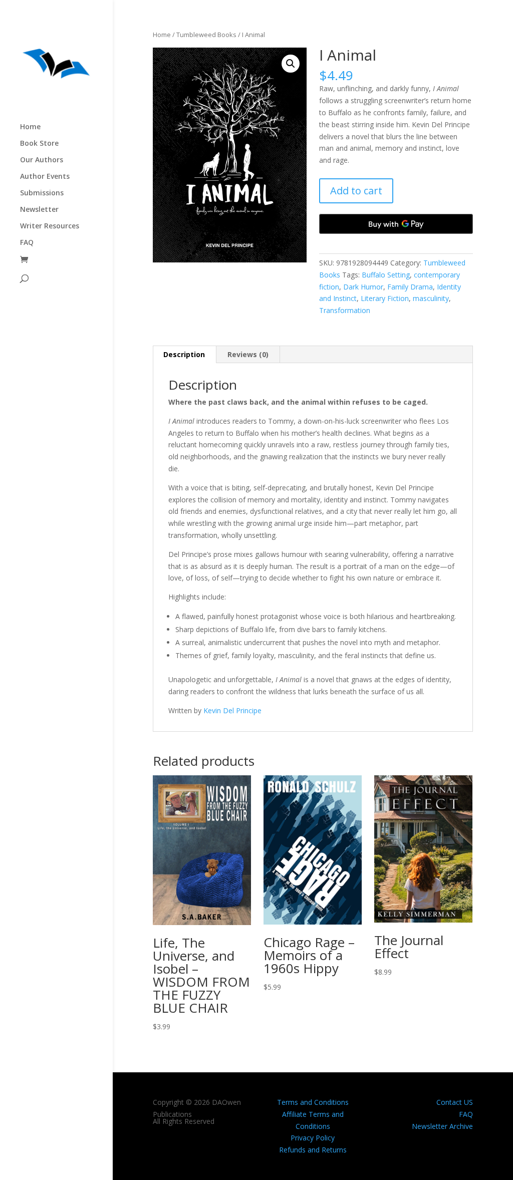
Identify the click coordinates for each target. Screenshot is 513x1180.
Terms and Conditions (313, 1102)
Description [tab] (184, 354)
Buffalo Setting (386, 274)
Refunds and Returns (313, 1149)
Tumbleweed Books (206, 34)
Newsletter (39, 210)
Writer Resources (49, 226)
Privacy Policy (313, 1137)
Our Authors (41, 160)
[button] (291, 64)
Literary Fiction (385, 298)
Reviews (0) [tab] (248, 354)
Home (30, 127)
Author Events (45, 177)
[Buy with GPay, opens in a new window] (396, 224)
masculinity (431, 298)
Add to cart (356, 190)
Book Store (39, 144)
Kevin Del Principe (232, 710)
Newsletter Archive (442, 1126)
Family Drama (410, 286)
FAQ (27, 243)
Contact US (454, 1102)
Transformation (344, 310)
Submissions (42, 193)
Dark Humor (363, 286)
